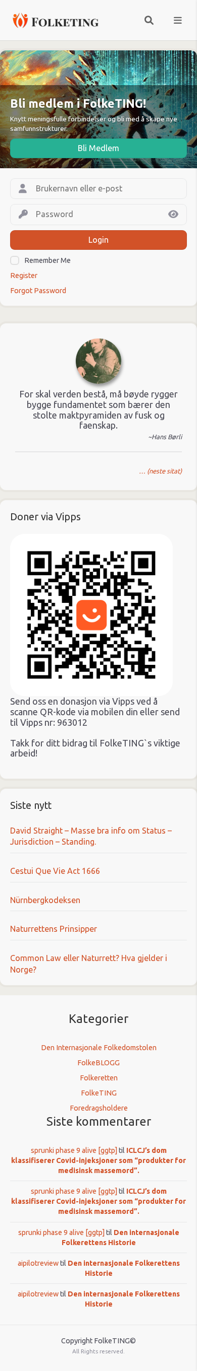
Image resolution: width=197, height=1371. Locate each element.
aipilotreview (38, 1263)
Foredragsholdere (99, 1108)
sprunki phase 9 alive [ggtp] (74, 1150)
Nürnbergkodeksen (45, 900)
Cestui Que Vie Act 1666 (55, 870)
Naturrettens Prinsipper (53, 928)
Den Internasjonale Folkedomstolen (99, 1048)
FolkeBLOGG (98, 1063)
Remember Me (47, 260)
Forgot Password (38, 291)
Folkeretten (99, 1078)
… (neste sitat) (160, 470)
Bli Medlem (98, 148)
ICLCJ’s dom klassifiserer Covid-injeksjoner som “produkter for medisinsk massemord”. (98, 1160)
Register (23, 275)
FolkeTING (99, 1093)
